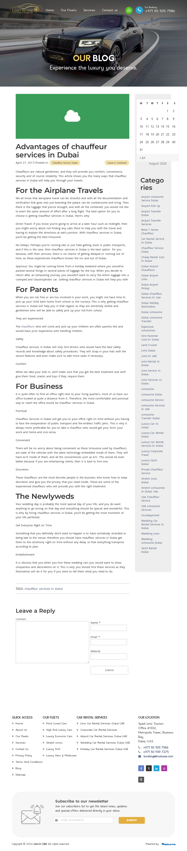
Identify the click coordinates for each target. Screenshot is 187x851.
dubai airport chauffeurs (149, 268)
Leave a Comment (117, 162)
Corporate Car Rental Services (98, 730)
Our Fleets (69, 10)
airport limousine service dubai (152, 198)
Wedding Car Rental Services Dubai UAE (104, 743)
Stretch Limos (53, 743)
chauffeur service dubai (65, 162)
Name (94, 622)
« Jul (142, 158)
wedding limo (150, 533)
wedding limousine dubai (151, 540)
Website (95, 651)
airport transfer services (151, 222)
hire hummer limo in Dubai (150, 337)
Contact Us (21, 749)
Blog (18, 768)
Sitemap (20, 775)
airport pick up (150, 206)
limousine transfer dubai (150, 416)
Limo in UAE (149, 356)
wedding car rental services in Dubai (152, 524)
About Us (21, 730)
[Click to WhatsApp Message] (129, 10)
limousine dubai (151, 394)
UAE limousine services (150, 507)
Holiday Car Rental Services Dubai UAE (103, 749)
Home (50, 10)
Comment (21, 619)
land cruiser (149, 345)
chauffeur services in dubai (43, 589)
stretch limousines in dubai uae (153, 489)
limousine (147, 389)
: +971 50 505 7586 (154, 747)
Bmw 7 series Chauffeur (149, 231)
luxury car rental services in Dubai (152, 443)
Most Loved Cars (56, 723)
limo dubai (148, 350)
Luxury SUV (52, 749)
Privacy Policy (23, 755)
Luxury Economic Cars (58, 736)
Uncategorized (150, 515)
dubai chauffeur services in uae (151, 295)
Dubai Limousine (151, 312)
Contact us (110, 10)
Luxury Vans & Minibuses (61, 755)
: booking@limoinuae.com (157, 756)
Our (82, 59)
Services (89, 10)
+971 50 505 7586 (160, 11)
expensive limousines (148, 328)
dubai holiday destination (150, 304)
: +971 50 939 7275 (154, 752)
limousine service (152, 400)
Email (94, 637)
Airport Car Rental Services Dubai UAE (103, 736)
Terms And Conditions (29, 762)
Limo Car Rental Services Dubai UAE (102, 723)
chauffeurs (28, 326)
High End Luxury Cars (58, 730)
